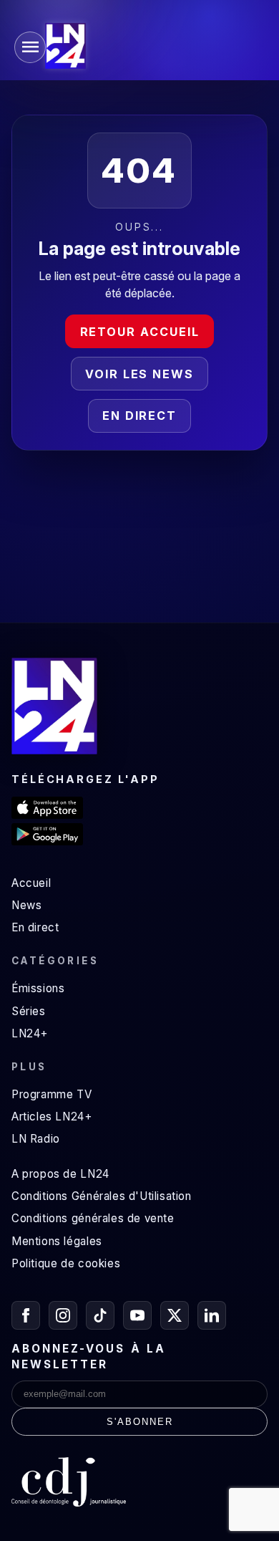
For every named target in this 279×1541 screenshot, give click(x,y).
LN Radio (35, 1139)
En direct (139, 415)
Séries (28, 1011)
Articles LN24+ (51, 1116)
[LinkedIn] (211, 1315)
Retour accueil (140, 332)
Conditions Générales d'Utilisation (101, 1196)
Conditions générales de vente (93, 1218)
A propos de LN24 (60, 1174)
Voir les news (139, 374)
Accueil (31, 883)
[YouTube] (137, 1315)
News (26, 905)
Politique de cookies (65, 1263)
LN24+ (29, 1033)
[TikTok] (100, 1315)
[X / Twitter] (174, 1315)
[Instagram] (63, 1315)
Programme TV (51, 1094)
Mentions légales (56, 1241)
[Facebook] (25, 1315)
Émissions (37, 988)
